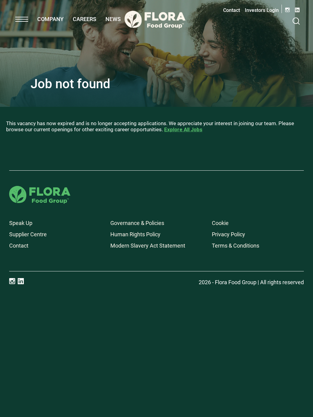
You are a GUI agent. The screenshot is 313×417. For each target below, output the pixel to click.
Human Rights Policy (135, 234)
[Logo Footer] (39, 190)
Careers (84, 19)
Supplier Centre (28, 234)
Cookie (220, 223)
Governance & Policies (137, 223)
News (113, 19)
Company (50, 19)
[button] (21, 19)
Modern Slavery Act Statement (147, 245)
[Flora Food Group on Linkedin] (21, 281)
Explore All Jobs (183, 129)
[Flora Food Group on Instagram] (12, 281)
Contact (231, 10)
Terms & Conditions (235, 245)
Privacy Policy (228, 234)
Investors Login (262, 10)
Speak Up (20, 223)
